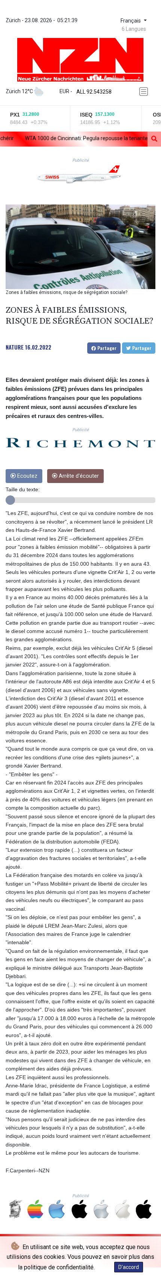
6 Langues (134, 29)
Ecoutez (26, 476)
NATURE (15, 347)
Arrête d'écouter (78, 476)
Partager (106, 348)
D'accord (128, 1267)
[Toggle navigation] (144, 91)
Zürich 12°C (19, 91)
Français (131, 21)
